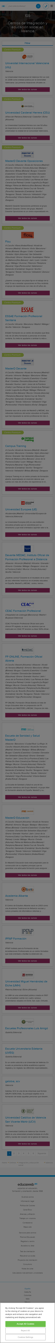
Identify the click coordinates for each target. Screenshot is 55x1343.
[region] (27, 1323)
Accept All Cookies (25, 1324)
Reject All (25, 1330)
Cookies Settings (25, 1337)
